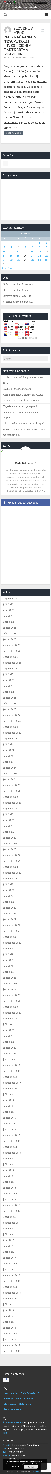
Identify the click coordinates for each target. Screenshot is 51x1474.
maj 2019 (8, 1106)
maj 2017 (8, 1246)
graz (6, 1393)
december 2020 (11, 995)
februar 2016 (10, 1334)
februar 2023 (10, 844)
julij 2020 (8, 1024)
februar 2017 (10, 1264)
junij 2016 (8, 1310)
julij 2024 (8, 744)
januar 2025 (9, 709)
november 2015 (11, 1351)
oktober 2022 (10, 867)
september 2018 (12, 1153)
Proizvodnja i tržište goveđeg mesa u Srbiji (24, 380)
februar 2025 (10, 703)
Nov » (10, 268)
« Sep (3, 268)
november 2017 (11, 1211)
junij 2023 (8, 820)
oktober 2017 (10, 1217)
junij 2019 (8, 1100)
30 (46, 260)
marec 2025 (9, 698)
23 (46, 256)
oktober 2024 (10, 727)
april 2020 (8, 1042)
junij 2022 (8, 890)
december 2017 (11, 1205)
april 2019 (8, 1112)
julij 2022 (8, 884)
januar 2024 (9, 779)
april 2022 (8, 902)
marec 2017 (9, 1258)
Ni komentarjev (28, 57)
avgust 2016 (10, 1299)
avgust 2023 (10, 809)
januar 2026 (9, 639)
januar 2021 (9, 989)
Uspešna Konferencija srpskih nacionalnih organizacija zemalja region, (22, 412)
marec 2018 (9, 1188)
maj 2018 (8, 1176)
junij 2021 (8, 960)
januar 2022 (9, 919)
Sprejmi (31, 1467)
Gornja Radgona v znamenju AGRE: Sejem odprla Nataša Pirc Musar (23, 398)
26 (18, 260)
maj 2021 (8, 966)
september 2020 (12, 1013)
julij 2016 (8, 1304)
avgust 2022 (10, 879)
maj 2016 (8, 1316)
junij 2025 (8, 680)
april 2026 (8, 622)
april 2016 (8, 1322)
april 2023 (8, 832)
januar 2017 (9, 1269)
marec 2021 (9, 978)
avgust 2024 (10, 739)
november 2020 (12, 1001)
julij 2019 (8, 1094)
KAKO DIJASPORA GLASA (18, 389)
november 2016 (11, 1281)
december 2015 (11, 1345)
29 (39, 260)
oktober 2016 (10, 1287)
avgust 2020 (10, 1019)
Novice (18, 57)
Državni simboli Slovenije (18, 284)
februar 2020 (10, 1054)
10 (4, 251)
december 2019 (11, 1065)
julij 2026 (8, 604)
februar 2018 (10, 1194)
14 (32, 251)
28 (32, 260)
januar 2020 (9, 1059)
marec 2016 (9, 1328)
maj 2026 (8, 616)
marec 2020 (9, 1048)
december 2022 (11, 855)
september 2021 (12, 943)
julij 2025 (8, 674)
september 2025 (12, 663)
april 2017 (8, 1252)
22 (39, 256)
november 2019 (11, 1071)
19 (18, 256)
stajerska (28, 1399)
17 (4, 256)
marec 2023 (9, 838)
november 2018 (11, 1141)
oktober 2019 (10, 1077)
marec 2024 (9, 768)
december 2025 (11, 645)
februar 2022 (10, 914)
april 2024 (9, 762)
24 (4, 260)
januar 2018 (9, 1199)
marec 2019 (9, 1118)
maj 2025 (8, 686)
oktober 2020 (10, 1007)
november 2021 (11, 931)
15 (39, 251)
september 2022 (12, 873)
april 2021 (8, 972)
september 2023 (12, 803)
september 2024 (12, 733)
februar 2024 (10, 774)
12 (18, 251)
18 (11, 256)
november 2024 (12, 721)
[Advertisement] (25, 199)
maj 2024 (8, 756)
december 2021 (11, 925)
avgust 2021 (10, 949)
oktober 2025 (10, 657)
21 (32, 256)
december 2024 (11, 715)
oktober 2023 (10, 797)
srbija (18, 1399)
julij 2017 (8, 1234)
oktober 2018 (10, 1147)
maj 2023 (8, 826)
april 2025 (8, 692)
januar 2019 (9, 1129)
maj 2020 (8, 1036)
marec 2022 (9, 908)
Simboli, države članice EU (18, 302)
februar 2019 (10, 1124)
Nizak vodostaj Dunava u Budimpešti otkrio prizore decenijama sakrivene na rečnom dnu (24, 429)
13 (25, 251)
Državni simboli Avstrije (17, 296)
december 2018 (11, 1135)
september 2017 (12, 1223)
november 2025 (12, 651)
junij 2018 (8, 1170)
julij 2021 (8, 954)
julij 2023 (8, 814)
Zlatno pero (25, 1404)
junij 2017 (8, 1240)
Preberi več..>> (14, 133)
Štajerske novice (12, 1409)
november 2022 (12, 861)
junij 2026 (8, 610)
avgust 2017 (10, 1229)
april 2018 (8, 1182)
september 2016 (12, 1293)
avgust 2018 (10, 1159)
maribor (15, 1393)
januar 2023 (9, 849)
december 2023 (11, 785)
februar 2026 (10, 633)
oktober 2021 (10, 937)
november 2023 (12, 791)
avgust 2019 (10, 1089)
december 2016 (11, 1275)
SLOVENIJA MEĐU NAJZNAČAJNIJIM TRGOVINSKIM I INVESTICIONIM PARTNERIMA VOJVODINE (20, 41)
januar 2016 (9, 1339)
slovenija (8, 1399)
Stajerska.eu (10, 1404)
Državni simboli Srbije (15, 290)
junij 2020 (8, 1030)
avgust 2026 (10, 598)
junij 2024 (8, 750)
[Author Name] (7, 30)
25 (11, 260)
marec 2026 (9, 628)
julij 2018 (8, 1164)
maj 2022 (8, 896)
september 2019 (12, 1083)
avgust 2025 (10, 668)
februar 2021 (10, 984)
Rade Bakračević (30, 1393)
